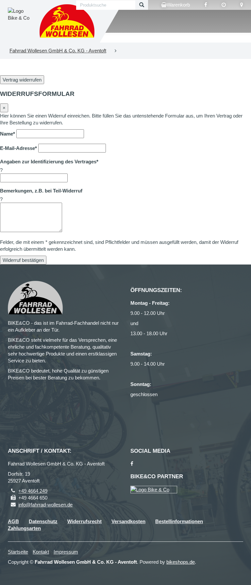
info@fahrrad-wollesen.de (45, 504)
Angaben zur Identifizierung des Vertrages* (49, 161)
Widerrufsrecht (84, 521)
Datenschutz (43, 521)
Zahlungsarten (24, 528)
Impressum (66, 552)
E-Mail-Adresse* (18, 148)
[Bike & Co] (153, 489)
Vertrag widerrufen (22, 79)
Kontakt (41, 552)
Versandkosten (128, 521)
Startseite (18, 552)
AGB (13, 521)
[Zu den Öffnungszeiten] (224, 5)
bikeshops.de (180, 562)
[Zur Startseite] (67, 21)
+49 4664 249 (32, 491)
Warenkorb (178, 5)
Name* (7, 134)
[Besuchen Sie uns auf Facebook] (205, 5)
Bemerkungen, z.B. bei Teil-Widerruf (41, 190)
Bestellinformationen (179, 521)
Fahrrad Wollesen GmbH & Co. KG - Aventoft (57, 50)
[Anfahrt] (241, 5)
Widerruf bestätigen (23, 260)
